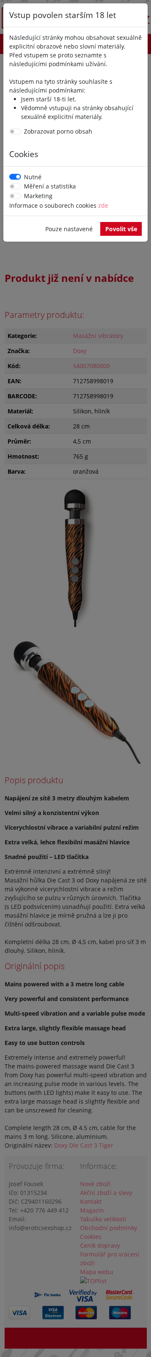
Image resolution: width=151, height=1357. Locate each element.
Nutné (33, 177)
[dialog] (75, 678)
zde (103, 205)
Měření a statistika (50, 186)
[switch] (15, 131)
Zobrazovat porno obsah (58, 131)
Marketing (38, 196)
